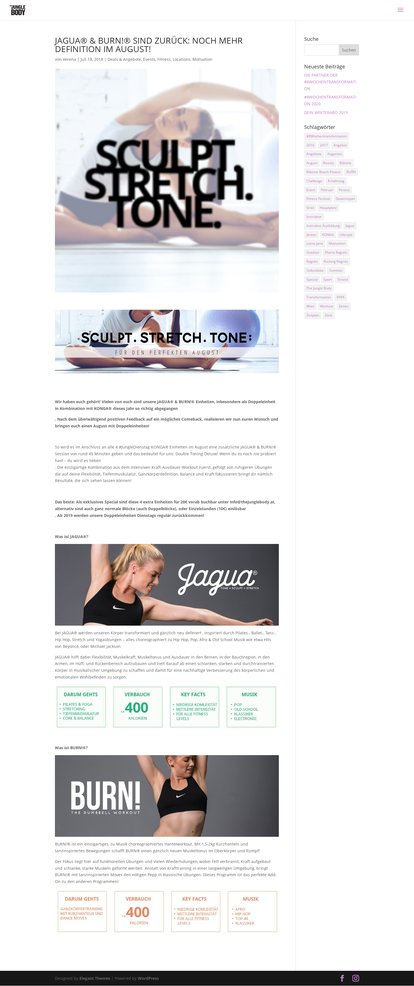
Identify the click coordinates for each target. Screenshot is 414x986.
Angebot (340, 145)
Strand (342, 279)
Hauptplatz (328, 207)
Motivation (202, 59)
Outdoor (312, 252)
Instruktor (314, 216)
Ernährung (336, 181)
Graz (310, 207)
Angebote (314, 153)
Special (312, 279)
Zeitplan (312, 315)
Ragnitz (312, 261)
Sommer (336, 270)
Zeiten (344, 306)
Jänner (311, 234)
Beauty (328, 162)
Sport (327, 279)
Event (310, 190)
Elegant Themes (94, 978)
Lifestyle (346, 234)
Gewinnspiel (345, 198)
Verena (69, 59)
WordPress (148, 978)
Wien (310, 306)
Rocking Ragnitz (336, 261)
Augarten (334, 153)
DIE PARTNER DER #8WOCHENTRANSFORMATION (330, 81)
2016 (310, 145)
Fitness (164, 59)
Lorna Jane (314, 243)
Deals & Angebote (124, 59)
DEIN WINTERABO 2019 (326, 112)
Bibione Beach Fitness (323, 171)
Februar (327, 190)
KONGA (328, 234)
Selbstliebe (315, 270)
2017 (324, 145)
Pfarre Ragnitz (336, 252)
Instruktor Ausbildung (323, 225)
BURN (351, 171)
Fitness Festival (318, 198)
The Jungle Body (318, 288)
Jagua (350, 225)
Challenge (314, 181)
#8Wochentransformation (326, 136)
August (311, 162)
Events (149, 59)
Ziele (328, 315)
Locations (181, 59)
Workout (326, 306)
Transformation (318, 297)
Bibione (345, 162)
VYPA (341, 297)
